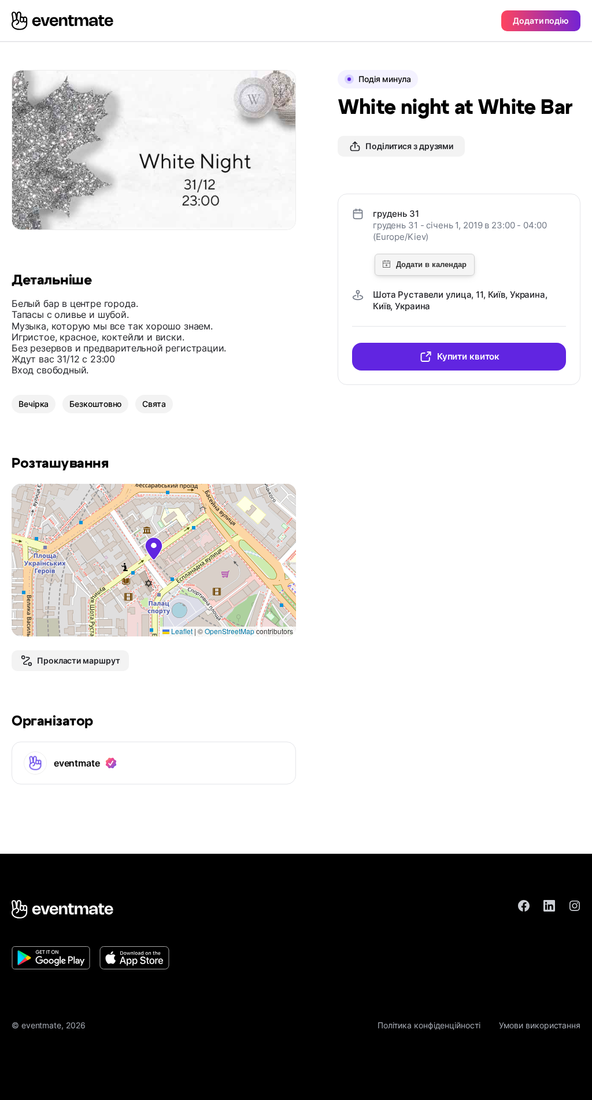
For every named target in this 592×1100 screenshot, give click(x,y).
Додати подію (541, 20)
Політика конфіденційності (429, 1025)
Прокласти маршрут (78, 660)
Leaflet (181, 631)
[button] (153, 548)
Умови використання (539, 1025)
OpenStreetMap (229, 631)
